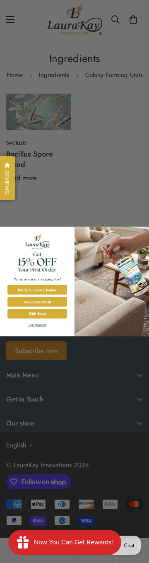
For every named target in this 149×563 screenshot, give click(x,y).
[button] (7, 178)
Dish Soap (37, 314)
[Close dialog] (145, 230)
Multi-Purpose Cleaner (37, 290)
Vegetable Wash (37, 302)
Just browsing (37, 325)
